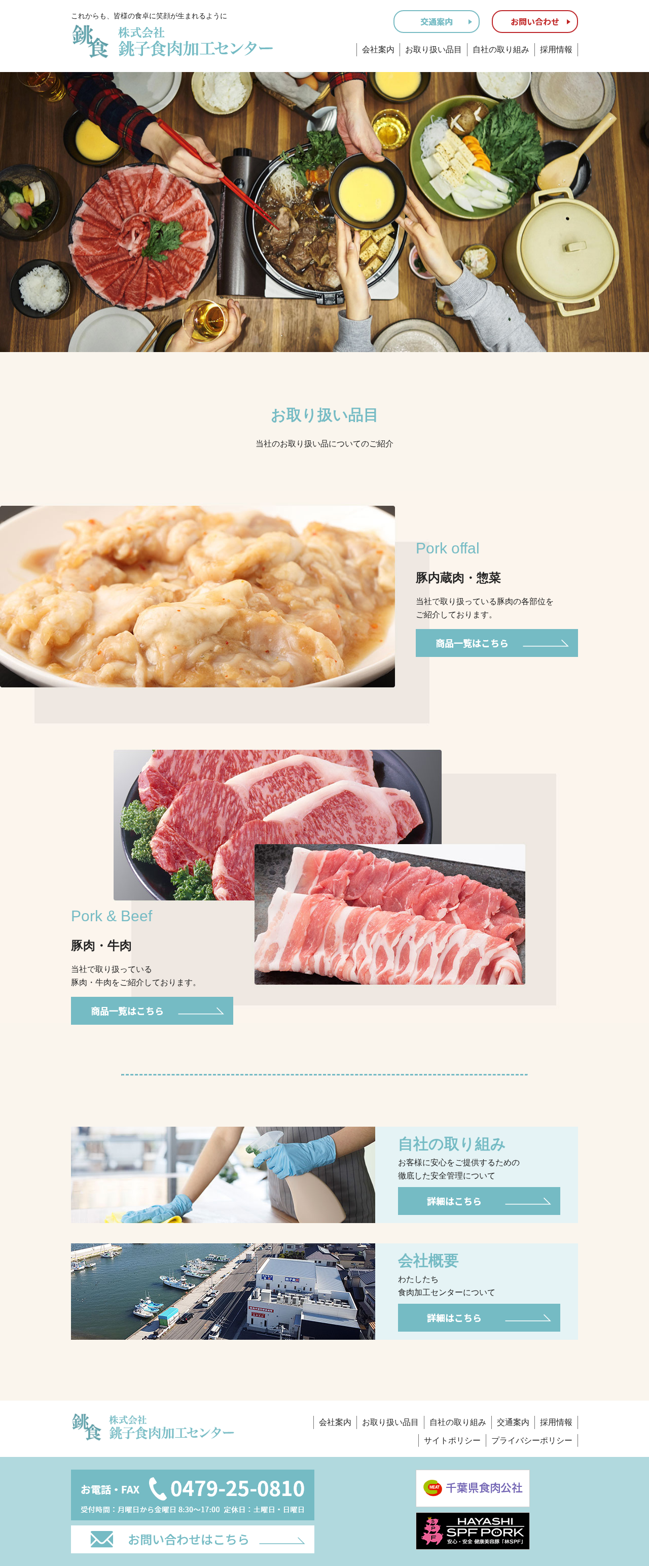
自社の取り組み (501, 49)
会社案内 (378, 49)
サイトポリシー (452, 1440)
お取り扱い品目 (433, 49)
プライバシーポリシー (531, 1440)
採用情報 (556, 49)
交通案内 (513, 1422)
